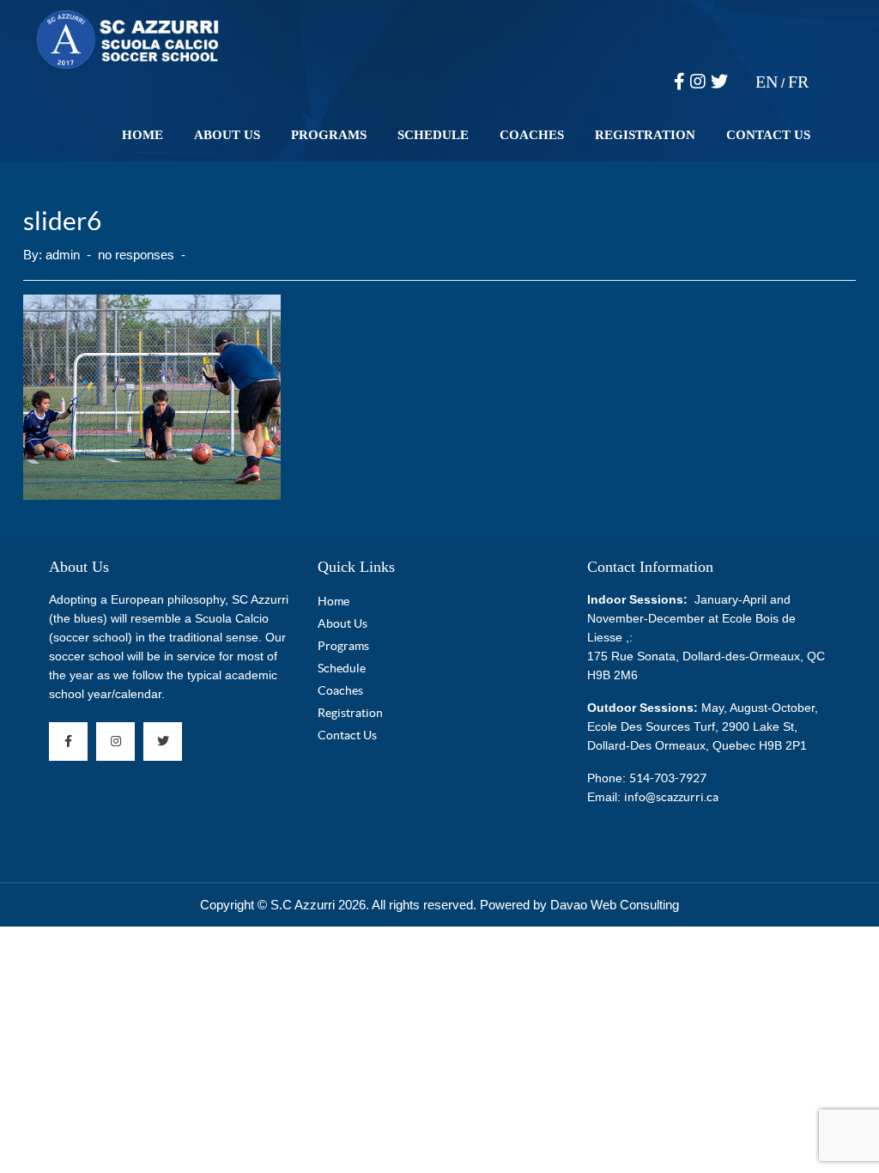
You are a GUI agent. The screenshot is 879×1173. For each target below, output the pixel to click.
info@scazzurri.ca (671, 797)
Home (142, 135)
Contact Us (768, 135)
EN (766, 81)
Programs (329, 135)
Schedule (433, 135)
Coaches (532, 135)
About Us (227, 135)
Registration (645, 135)
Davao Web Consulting (614, 904)
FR (798, 81)
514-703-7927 (667, 778)
